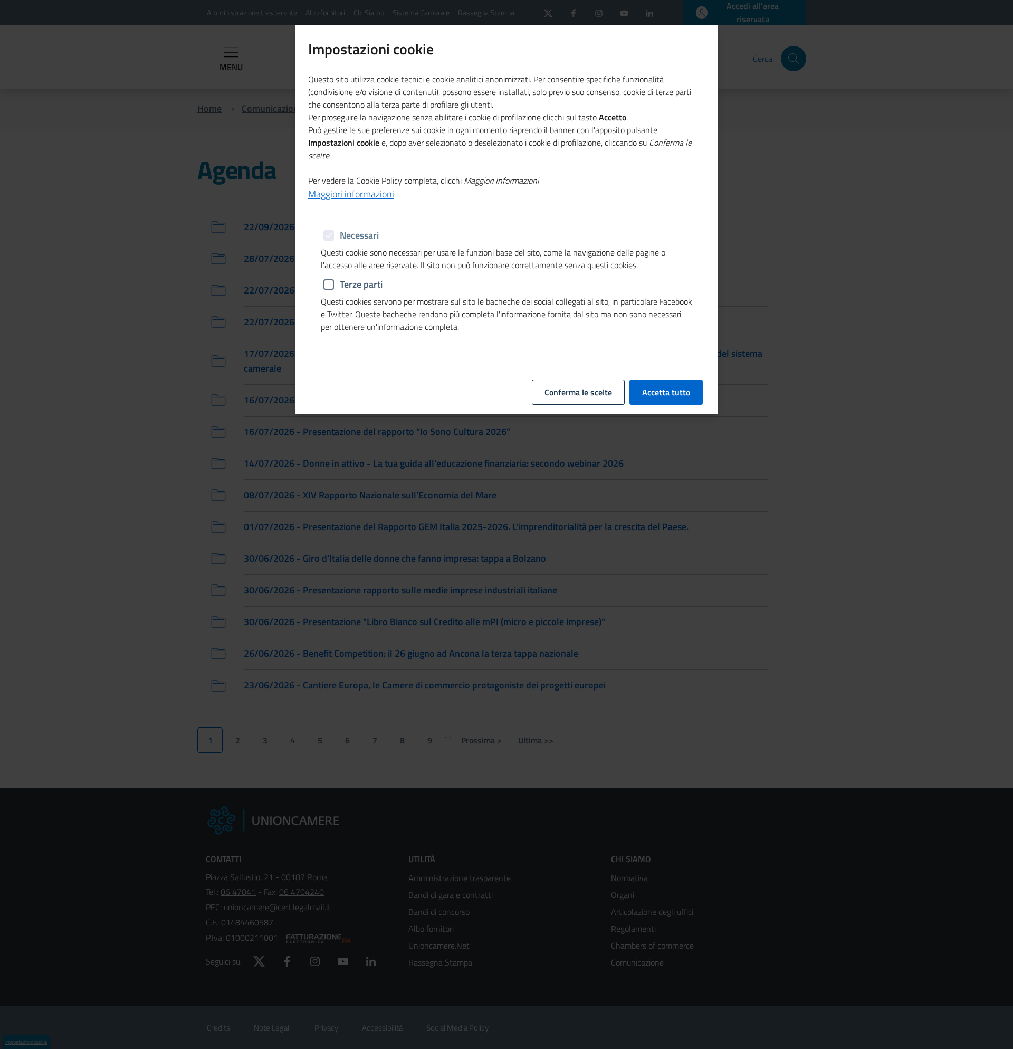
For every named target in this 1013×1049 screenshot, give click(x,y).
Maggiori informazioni (351, 194)
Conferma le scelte (578, 392)
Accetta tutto (666, 392)
